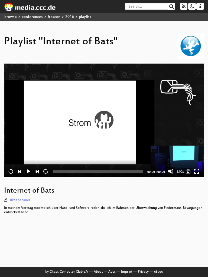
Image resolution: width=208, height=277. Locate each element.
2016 (69, 17)
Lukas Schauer (19, 200)
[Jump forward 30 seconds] (45, 171)
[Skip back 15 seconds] (10, 171)
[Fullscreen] (196, 171)
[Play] (104, 120)
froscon (54, 17)
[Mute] (170, 171)
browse (10, 17)
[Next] (36, 171)
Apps (112, 272)
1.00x (180, 171)
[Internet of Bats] (188, 171)
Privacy (143, 272)
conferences (32, 17)
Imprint (126, 272)
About (98, 272)
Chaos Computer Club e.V (69, 272)
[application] (104, 120)
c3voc (158, 272)
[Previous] (19, 171)
